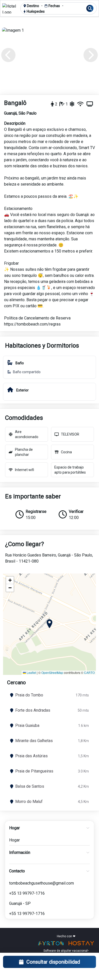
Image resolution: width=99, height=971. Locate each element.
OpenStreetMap (52, 672)
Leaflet (31, 672)
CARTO (89, 672)
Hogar (14, 840)
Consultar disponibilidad (53, 962)
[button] (49, 624)
